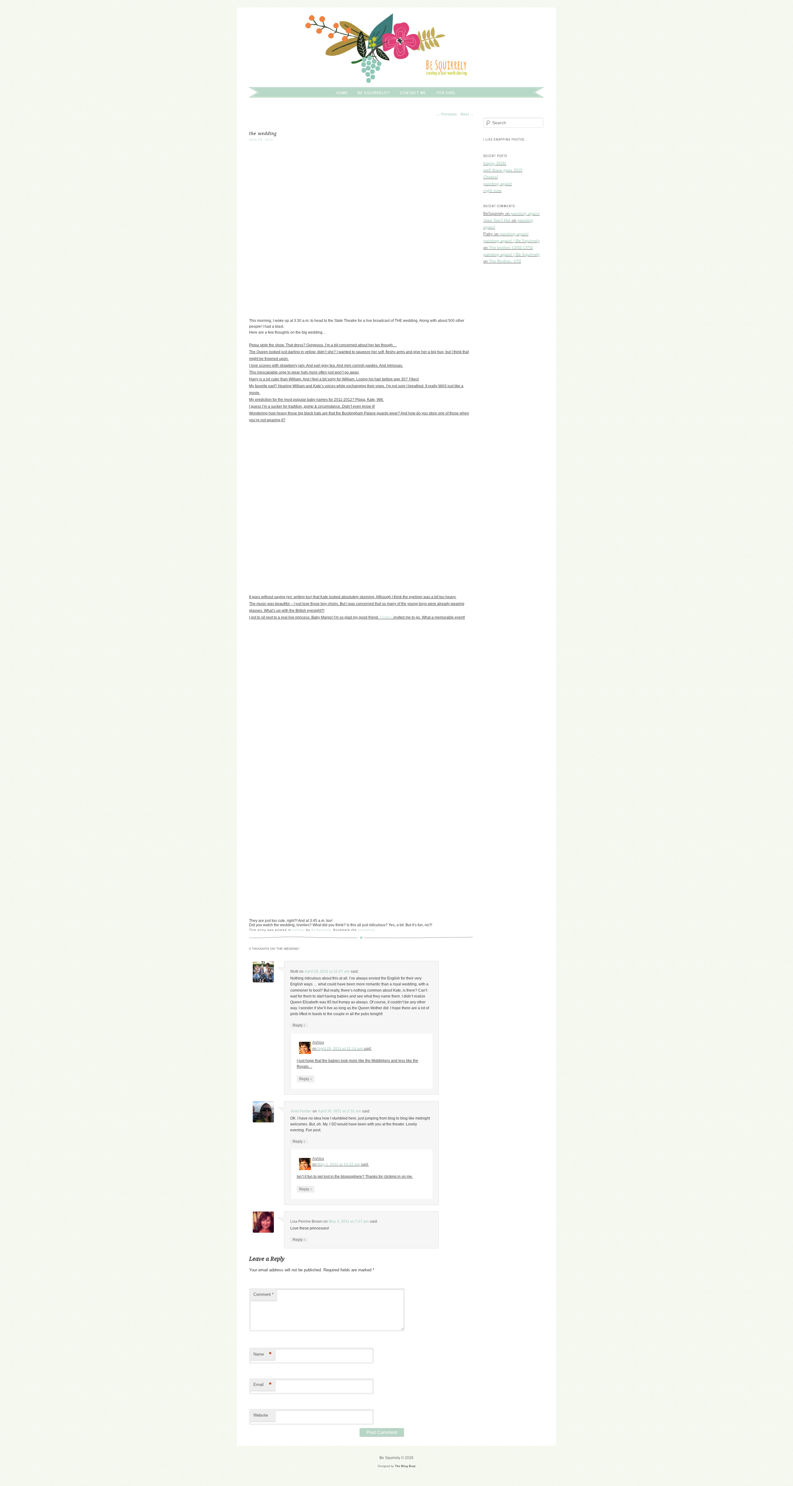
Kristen (386, 617)
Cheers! (490, 177)
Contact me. (413, 92)
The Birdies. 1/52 (505, 261)
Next (467, 114)
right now (492, 190)
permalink (366, 929)
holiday (298, 929)
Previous (446, 114)
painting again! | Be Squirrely (511, 241)
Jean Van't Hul (496, 220)
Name (262, 1354)
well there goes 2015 (502, 170)
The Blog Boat (405, 1466)
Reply (299, 1025)
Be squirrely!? (373, 92)
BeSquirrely (321, 929)
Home (342, 92)
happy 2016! (494, 163)
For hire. (447, 92)
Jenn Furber (301, 1111)
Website (260, 1415)
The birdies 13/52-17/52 (511, 247)
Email (262, 1384)
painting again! (497, 184)
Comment (263, 1294)
